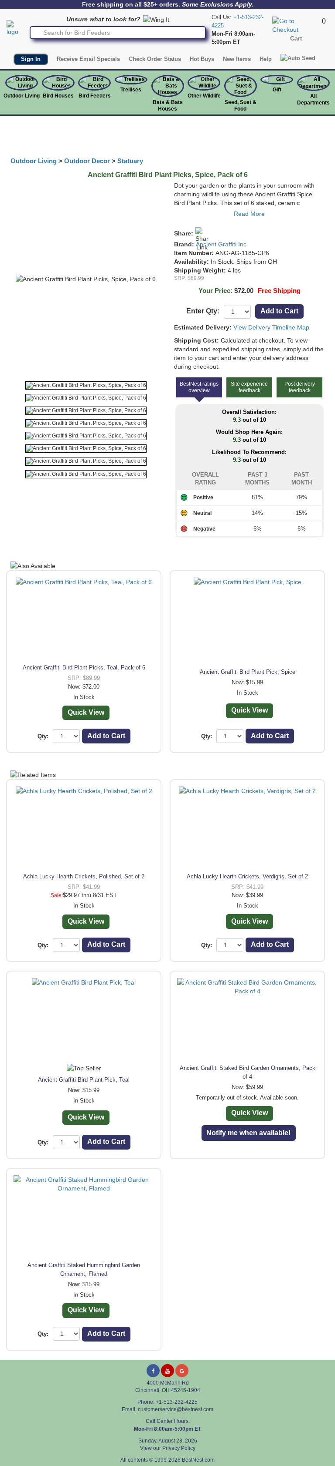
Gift (277, 90)
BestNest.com (198, 1460)
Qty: (43, 736)
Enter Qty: (202, 311)
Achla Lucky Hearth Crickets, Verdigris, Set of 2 (247, 876)
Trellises (130, 90)
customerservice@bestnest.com (175, 1409)
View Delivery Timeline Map (271, 327)
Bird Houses (58, 96)
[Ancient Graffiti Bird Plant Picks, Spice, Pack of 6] (86, 385)
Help (266, 59)
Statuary (130, 161)
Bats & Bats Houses (168, 105)
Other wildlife (204, 96)
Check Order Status (155, 59)
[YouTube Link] (167, 1370)
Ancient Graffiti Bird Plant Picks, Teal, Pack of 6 (84, 667)
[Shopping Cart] (296, 24)
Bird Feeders (95, 96)
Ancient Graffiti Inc (221, 244)
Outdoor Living (21, 96)
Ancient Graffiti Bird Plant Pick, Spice (247, 672)
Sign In (31, 59)
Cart (296, 38)
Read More (249, 213)
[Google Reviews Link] (181, 1370)
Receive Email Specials (88, 59)
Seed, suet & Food (240, 105)
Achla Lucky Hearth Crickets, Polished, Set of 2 (83, 876)
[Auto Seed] (298, 58)
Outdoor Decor (87, 161)
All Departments (313, 99)
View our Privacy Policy (167, 1448)
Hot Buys (202, 59)
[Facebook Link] (153, 1370)
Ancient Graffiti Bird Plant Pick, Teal (84, 1079)
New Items (237, 59)
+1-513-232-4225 (177, 1402)
